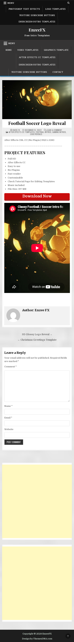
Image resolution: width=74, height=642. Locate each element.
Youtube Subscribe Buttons (37, 15)
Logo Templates (55, 9)
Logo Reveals (36, 134)
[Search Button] (68, 3)
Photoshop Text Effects (24, 9)
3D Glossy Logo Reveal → (37, 334)
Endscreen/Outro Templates (37, 21)
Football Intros (43, 132)
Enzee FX (16, 130)
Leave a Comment (54, 130)
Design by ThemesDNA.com (37, 639)
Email (8, 417)
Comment (10, 366)
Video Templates (27, 50)
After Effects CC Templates (37, 57)
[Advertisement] (37, 501)
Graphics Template (56, 50)
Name (8, 406)
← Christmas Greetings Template (37, 340)
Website (8, 429)
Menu (10, 3)
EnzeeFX (37, 29)
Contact (57, 72)
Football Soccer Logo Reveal (37, 123)
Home (9, 50)
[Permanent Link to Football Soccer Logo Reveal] (37, 99)
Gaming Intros (59, 132)
